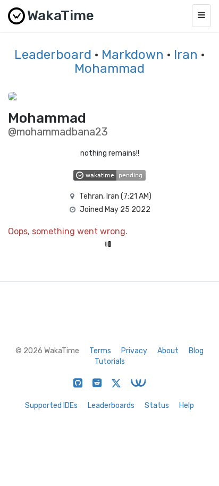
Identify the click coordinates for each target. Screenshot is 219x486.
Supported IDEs (51, 405)
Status (157, 405)
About (168, 350)
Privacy (134, 350)
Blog (196, 350)
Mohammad (109, 68)
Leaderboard (52, 54)
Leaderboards (111, 405)
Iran (186, 54)
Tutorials (110, 361)
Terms (100, 350)
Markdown (133, 54)
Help (186, 405)
